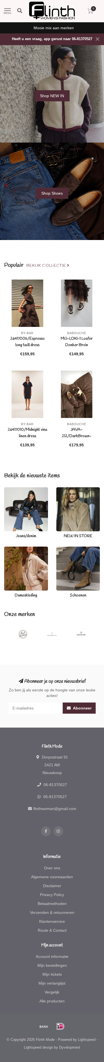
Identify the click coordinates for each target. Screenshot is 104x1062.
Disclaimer (52, 886)
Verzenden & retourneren (52, 912)
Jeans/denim (15, 490)
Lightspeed (86, 1040)
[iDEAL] (60, 1026)
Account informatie (52, 956)
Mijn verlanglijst (52, 983)
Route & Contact (52, 930)
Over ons (52, 868)
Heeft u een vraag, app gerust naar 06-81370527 (52, 39)
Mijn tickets (52, 974)
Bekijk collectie (46, 265)
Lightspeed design (38, 1047)
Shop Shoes (52, 193)
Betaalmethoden (52, 903)
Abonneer (82, 708)
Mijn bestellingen (52, 965)
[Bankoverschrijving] (44, 1026)
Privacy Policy (52, 894)
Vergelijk (52, 992)
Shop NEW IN (52, 96)
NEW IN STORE (70, 490)
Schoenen (65, 549)
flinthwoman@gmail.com (54, 808)
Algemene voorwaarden (52, 877)
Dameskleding (16, 549)
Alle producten (52, 1001)
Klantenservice (52, 921)
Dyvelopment (69, 1047)
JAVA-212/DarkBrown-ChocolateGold (77, 436)
